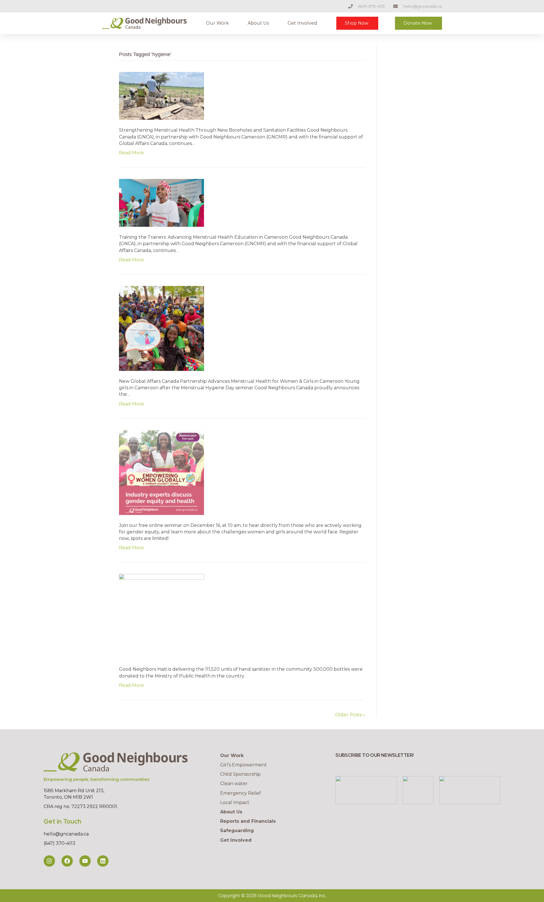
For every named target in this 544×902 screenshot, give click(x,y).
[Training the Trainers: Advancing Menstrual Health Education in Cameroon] (161, 202)
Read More (131, 152)
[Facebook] (67, 861)
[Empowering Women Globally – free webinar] (161, 472)
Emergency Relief (240, 793)
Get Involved (302, 23)
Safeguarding (237, 830)
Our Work (217, 23)
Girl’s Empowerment (243, 765)
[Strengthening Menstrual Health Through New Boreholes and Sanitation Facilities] (161, 95)
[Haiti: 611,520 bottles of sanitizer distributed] (161, 616)
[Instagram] (49, 861)
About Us (258, 23)
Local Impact (234, 802)
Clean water (234, 783)
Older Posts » (350, 714)
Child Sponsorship (240, 774)
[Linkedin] (103, 861)
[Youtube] (85, 861)
